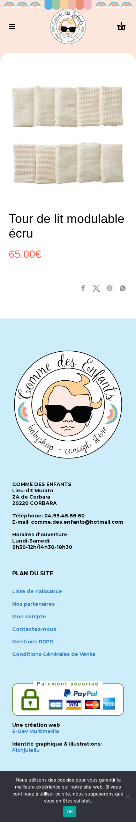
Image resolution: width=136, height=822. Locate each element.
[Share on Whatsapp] (120, 288)
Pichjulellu (26, 750)
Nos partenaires (33, 604)
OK (70, 811)
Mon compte (29, 616)
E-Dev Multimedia (35, 731)
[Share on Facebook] (81, 288)
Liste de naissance (37, 591)
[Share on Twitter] (94, 288)
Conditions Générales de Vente (54, 654)
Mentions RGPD (33, 641)
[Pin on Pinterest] (107, 288)
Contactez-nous (34, 629)
